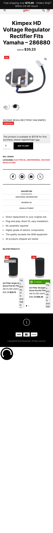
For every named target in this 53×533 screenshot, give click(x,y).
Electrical (20, 160)
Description (26, 191)
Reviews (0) (26, 202)
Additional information (26, 197)
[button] (5, 10)
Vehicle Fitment (26, 208)
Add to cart (23, 146)
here (37, 140)
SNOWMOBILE (33, 160)
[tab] (26, 191)
